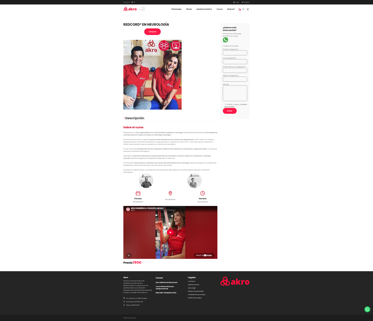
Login (237, 2)
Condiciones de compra (196, 294)
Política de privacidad (196, 291)
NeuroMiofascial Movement (166, 282)
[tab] (134, 118)
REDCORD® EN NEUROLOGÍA (166, 293)
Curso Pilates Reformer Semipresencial (165, 288)
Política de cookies (195, 298)
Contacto (191, 281)
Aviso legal (192, 288)
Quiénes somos (193, 285)
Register (247, 2)
